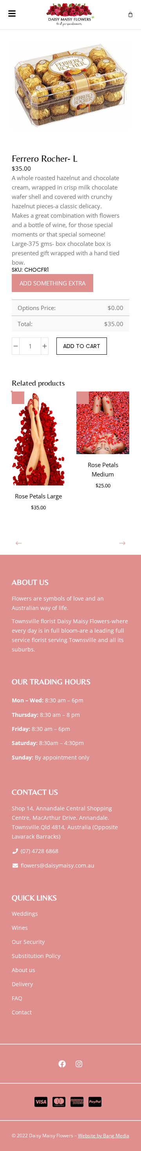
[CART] (130, 14)
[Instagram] (79, 1063)
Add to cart (81, 346)
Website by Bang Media (103, 1135)
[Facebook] (62, 1063)
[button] (19, 543)
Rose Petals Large (38, 496)
